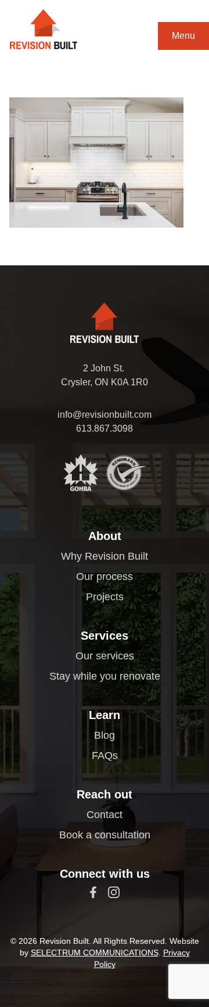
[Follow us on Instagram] (114, 892)
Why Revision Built (104, 556)
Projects (105, 597)
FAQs (105, 755)
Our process (104, 576)
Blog (104, 735)
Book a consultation (104, 835)
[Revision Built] (43, 29)
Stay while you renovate (104, 676)
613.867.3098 (104, 428)
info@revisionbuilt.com (104, 414)
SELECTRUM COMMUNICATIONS (94, 952)
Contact (104, 814)
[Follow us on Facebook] (93, 892)
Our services (104, 656)
